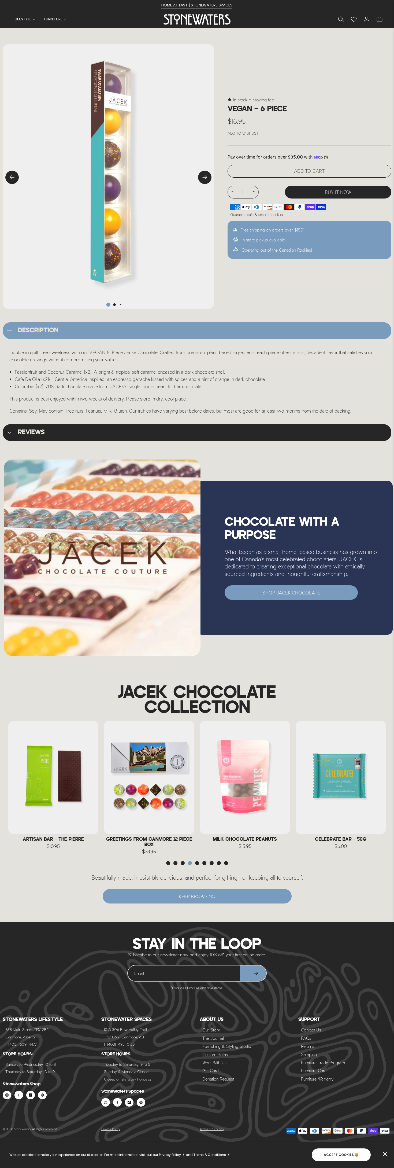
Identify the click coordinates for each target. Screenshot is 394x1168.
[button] (168, 863)
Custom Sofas (215, 1054)
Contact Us (311, 1029)
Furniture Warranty (317, 1078)
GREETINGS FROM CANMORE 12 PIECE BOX (53, 842)
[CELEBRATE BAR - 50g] (245, 777)
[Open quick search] (341, 19)
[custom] (7, 1095)
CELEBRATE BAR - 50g (245, 839)
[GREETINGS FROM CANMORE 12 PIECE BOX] (53, 777)
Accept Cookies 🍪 (341, 1154)
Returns (307, 1046)
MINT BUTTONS (341, 839)
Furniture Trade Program (323, 1062)
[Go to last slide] (12, 177)
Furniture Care (313, 1070)
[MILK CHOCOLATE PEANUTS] (149, 777)
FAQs (306, 1038)
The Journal (213, 1038)
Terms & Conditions (210, 1154)
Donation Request (218, 1078)
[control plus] (254, 192)
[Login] (354, 19)
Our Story (211, 1029)
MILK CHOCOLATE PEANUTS (149, 839)
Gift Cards (211, 1070)
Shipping (309, 1054)
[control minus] (232, 192)
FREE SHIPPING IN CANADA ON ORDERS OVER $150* (197, 5)
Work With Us (214, 1062)
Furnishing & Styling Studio (226, 1046)
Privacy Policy (110, 1129)
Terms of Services (212, 1129)
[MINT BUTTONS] (341, 777)
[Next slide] (204, 177)
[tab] (108, 305)
